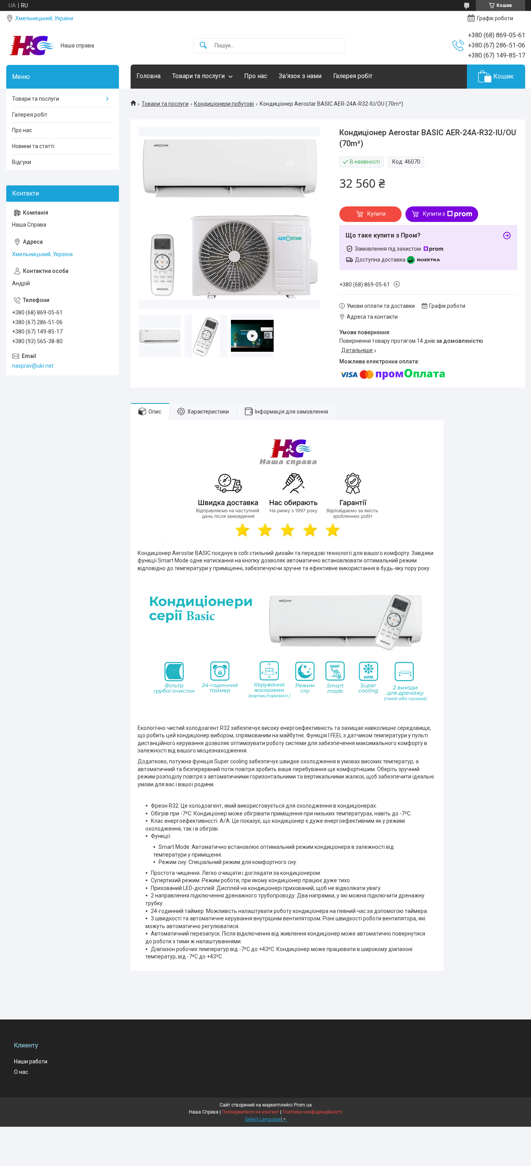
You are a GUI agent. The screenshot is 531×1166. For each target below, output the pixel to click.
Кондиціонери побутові (224, 104)
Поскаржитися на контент (250, 1112)
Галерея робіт (352, 76)
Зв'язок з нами (300, 76)
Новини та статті (33, 146)
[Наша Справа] (30, 45)
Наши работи (30, 1061)
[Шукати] (203, 46)
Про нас (255, 76)
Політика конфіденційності (312, 1112)
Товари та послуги (198, 76)
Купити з (434, 214)
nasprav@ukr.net (33, 366)
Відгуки (21, 162)
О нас (21, 1072)
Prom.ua (303, 1105)
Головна (148, 76)
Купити (376, 214)
